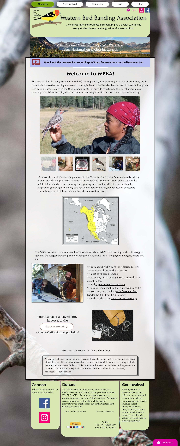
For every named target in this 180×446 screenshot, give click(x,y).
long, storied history (128, 266)
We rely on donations (90, 395)
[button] (75, 425)
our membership (105, 287)
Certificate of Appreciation (62, 332)
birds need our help (98, 349)
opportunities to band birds (110, 284)
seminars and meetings (124, 298)
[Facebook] (147, 10)
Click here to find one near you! (134, 419)
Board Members (109, 273)
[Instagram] (141, 10)
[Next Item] (135, 125)
